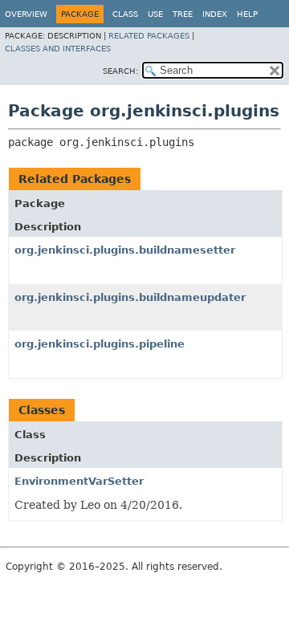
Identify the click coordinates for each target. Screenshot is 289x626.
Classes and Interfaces (58, 48)
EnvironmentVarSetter (79, 481)
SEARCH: (120, 71)
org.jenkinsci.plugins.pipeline (99, 344)
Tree (183, 14)
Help (247, 14)
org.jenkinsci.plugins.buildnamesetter (124, 250)
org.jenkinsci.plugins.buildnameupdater (130, 297)
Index (214, 14)
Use (155, 14)
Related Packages (148, 35)
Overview (26, 14)
